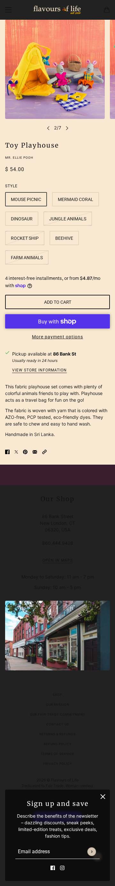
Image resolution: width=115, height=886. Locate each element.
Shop (57, 694)
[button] (44, 451)
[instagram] (62, 867)
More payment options (57, 336)
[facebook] (52, 867)
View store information (39, 370)
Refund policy (58, 744)
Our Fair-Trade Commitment (57, 714)
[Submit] (91, 851)
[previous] (48, 127)
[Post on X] (16, 451)
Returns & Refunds (57, 734)
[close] (103, 796)
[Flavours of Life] (57, 10)
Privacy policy (57, 763)
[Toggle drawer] (8, 9)
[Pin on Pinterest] (25, 451)
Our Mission (57, 704)
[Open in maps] (57, 635)
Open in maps (57, 560)
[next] (67, 127)
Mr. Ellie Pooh (19, 157)
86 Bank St (64, 353)
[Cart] (106, 10)
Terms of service (57, 754)
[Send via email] (35, 451)
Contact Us (57, 724)
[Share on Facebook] (7, 451)
